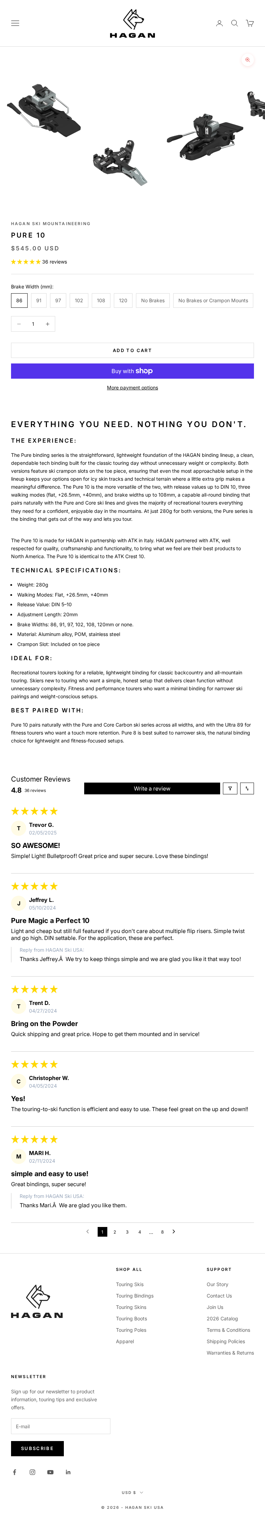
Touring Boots (131, 1318)
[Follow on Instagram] (32, 1472)
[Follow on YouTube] (50, 1472)
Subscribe (37, 1448)
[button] (26, 262)
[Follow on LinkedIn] (68, 1472)
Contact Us (219, 1296)
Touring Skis (130, 1284)
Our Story (217, 1284)
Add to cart (132, 350)
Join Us (215, 1307)
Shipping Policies (226, 1341)
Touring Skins (131, 1307)
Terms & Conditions (228, 1330)
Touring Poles (131, 1330)
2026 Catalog (222, 1318)
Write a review (152, 788)
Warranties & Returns (230, 1353)
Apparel (125, 1341)
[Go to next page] (175, 1232)
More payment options (132, 387)
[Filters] (230, 788)
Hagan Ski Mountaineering (51, 223)
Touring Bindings (135, 1296)
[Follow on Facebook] (14, 1472)
